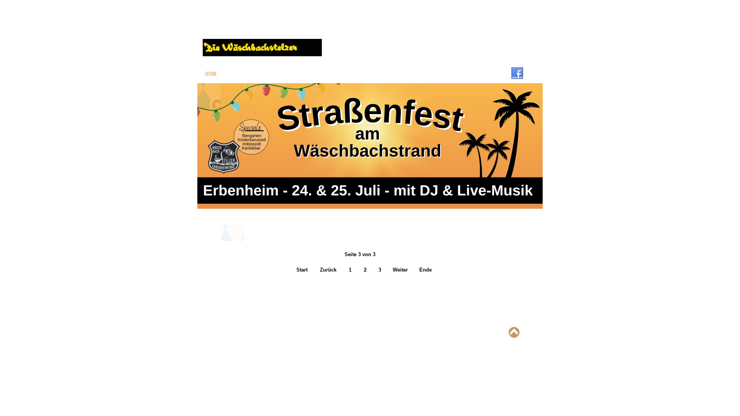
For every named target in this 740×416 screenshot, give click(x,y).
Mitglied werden (295, 73)
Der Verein (245, 73)
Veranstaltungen (353, 73)
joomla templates (398, 332)
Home (211, 73)
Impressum (217, 293)
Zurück (328, 270)
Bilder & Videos (409, 73)
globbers (365, 332)
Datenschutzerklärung (256, 293)
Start (302, 270)
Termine (453, 73)
